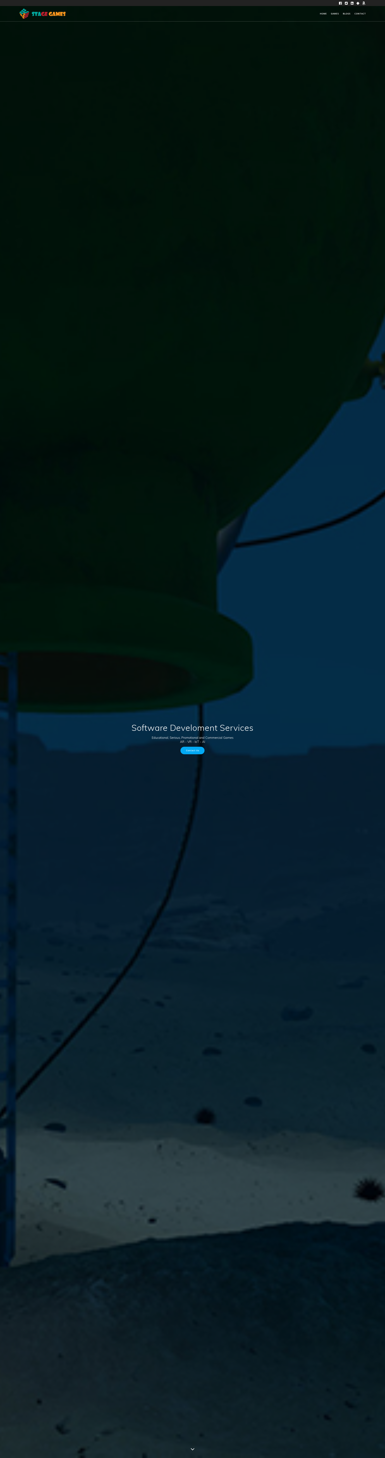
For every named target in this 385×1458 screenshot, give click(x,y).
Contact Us (192, 750)
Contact (360, 13)
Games (335, 13)
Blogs (346, 13)
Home (323, 13)
